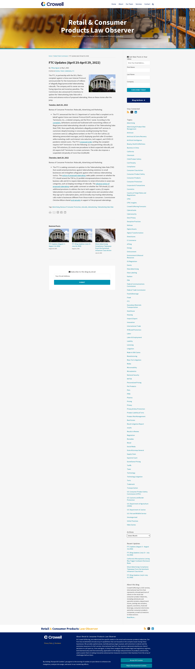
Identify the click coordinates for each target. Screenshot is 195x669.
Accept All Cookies (136, 660)
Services (139, 4)
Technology (131, 473)
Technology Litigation (134, 477)
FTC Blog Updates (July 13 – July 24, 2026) (81, 245)
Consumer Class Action (135, 170)
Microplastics (131, 371)
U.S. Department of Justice (136, 510)
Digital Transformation (135, 233)
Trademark (131, 484)
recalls (129, 428)
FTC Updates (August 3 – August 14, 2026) (57, 245)
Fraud (129, 297)
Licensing (130, 345)
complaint (56, 122)
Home (114, 4)
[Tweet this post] (58, 212)
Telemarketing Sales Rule (105, 207)
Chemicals (130, 155)
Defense (130, 225)
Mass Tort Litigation (134, 360)
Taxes (129, 469)
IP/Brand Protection (134, 330)
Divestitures (131, 237)
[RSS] (128, 112)
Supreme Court (132, 458)
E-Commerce (131, 240)
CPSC (129, 199)
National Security (133, 375)
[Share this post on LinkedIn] (65, 212)
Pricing (129, 401)
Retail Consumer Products (69, 629)
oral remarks (76, 200)
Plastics (130, 398)
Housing (130, 315)
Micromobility (132, 367)
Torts (129, 480)
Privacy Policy (48, 643)
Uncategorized (132, 517)
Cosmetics (130, 189)
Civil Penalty (131, 163)
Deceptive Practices (134, 221)
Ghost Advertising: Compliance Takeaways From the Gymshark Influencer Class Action (103, 247)
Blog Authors (135, 99)
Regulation (131, 435)
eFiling (129, 244)
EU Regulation (132, 261)
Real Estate (131, 420)
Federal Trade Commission (60, 56)
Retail (129, 443)
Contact (147, 4)
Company (130, 82)
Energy (129, 248)
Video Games (131, 525)
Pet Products (131, 386)
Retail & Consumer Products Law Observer (97, 26)
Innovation (131, 322)
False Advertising (133, 269)
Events (129, 265)
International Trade (134, 326)
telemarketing (92, 207)
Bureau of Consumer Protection (70, 207)
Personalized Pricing (134, 383)
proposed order (86, 142)
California (130, 151)
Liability (130, 341)
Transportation (132, 488)
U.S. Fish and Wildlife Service (136, 513)
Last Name (130, 74)
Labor (129, 334)
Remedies (130, 439)
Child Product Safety (134, 159)
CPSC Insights (132, 203)
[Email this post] (54, 212)
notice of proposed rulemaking (74, 175)
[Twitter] (132, 112)
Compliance (131, 167)
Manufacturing (132, 356)
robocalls (84, 207)
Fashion (129, 276)
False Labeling (132, 273)
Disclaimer (58, 643)
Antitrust (130, 133)
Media (129, 364)
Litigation (130, 349)
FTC (73, 71)
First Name (131, 67)
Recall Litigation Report (135, 424)
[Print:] (50, 212)
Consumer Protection (134, 182)
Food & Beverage (133, 294)
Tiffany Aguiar (55, 68)
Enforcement (131, 252)
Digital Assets (132, 229)
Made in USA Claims (133, 352)
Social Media (131, 446)
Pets (128, 390)
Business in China (133, 148)
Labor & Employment (134, 337)
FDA (128, 280)
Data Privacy (131, 218)
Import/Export (132, 319)
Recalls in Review (133, 431)
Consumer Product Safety (136, 174)
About (121, 4)
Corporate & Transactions (136, 185)
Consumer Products (134, 178)
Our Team (129, 4)
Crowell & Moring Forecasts (136, 206)
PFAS (128, 394)
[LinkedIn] (136, 112)
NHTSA (129, 379)
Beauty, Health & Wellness (136, 144)
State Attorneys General (135, 450)
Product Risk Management (136, 416)
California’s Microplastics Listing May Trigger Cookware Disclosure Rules (138, 561)
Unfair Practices (132, 521)
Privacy (129, 405)
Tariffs (129, 465)
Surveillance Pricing (134, 462)
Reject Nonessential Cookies (136, 666)
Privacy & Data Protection (136, 409)
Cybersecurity (131, 214)
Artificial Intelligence (134, 140)
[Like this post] (61, 212)
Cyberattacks (131, 210)
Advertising (56, 207)
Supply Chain (131, 454)
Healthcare (131, 311)
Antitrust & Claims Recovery (136, 136)
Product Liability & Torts (135, 413)
